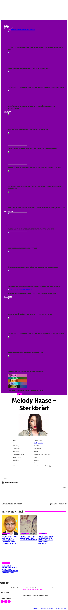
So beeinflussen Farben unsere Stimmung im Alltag (25, 391)
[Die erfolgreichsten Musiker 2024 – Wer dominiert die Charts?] (17, 64)
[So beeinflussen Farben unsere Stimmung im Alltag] (17, 387)
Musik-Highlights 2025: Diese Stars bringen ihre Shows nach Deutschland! (34, 286)
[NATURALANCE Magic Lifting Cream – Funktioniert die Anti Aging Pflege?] (20, 289)
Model (13, 30)
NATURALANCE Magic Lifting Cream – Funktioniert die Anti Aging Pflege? (32, 293)
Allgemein (8, 211)
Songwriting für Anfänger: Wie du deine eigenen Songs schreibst (30, 314)
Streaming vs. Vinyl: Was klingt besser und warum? (26, 371)
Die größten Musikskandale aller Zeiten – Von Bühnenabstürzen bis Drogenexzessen (10, 569)
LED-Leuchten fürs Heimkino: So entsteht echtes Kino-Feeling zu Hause (32, 148)
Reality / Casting (38, 443)
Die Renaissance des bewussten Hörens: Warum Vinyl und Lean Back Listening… (35, 167)
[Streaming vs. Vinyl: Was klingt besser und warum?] (17, 368)
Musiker (18, 30)
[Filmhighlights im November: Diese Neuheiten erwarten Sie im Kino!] (17, 225)
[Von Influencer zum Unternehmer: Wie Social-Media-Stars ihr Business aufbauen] (17, 83)
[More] (62, 491)
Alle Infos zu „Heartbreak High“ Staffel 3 (22, 248)
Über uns (57, 608)
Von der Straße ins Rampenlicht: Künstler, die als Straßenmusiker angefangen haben (9, 540)
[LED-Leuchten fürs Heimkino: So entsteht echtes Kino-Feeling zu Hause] (17, 145)
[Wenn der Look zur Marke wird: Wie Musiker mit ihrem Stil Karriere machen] (17, 126)
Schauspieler (30, 30)
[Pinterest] (50, 490)
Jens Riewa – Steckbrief (58, 504)
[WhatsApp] (56, 490)
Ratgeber (8, 297)
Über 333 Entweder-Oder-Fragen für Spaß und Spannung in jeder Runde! (33, 267)
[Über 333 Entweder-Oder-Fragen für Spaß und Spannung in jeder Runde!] (17, 263)
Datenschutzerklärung (47, 608)
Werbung (63, 608)
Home (6, 26)
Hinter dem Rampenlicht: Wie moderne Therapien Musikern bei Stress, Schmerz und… (37, 208)
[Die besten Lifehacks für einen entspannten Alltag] (17, 349)
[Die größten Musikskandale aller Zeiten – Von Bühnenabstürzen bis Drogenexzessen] (17, 102)
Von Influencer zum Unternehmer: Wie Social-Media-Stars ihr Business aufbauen (36, 87)
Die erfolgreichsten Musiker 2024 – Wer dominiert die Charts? (29, 68)
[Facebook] (40, 490)
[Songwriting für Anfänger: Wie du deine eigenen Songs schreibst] (17, 311)
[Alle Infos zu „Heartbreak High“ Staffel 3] (17, 244)
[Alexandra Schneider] (3, 482)
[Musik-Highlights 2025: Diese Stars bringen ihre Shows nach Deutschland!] (17, 282)
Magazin (7, 112)
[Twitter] (45, 490)
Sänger (23, 30)
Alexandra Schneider (11, 482)
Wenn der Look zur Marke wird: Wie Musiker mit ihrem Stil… (28, 129)
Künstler (8, 28)
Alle (9, 30)
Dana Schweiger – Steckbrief (12, 504)
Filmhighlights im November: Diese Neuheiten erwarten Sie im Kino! (31, 229)
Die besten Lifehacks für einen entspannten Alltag (25, 352)
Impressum (36, 608)
